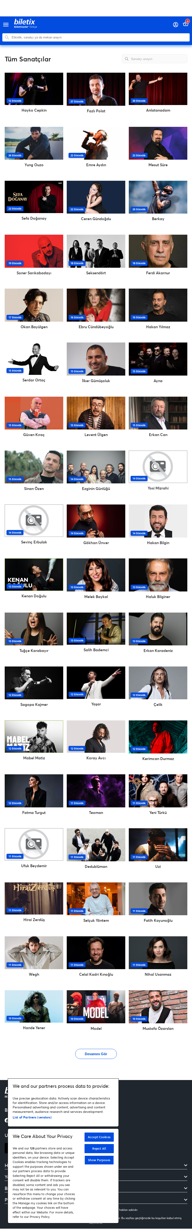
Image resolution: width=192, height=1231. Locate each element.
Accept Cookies (99, 1137)
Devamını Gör (96, 1054)
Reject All (99, 1148)
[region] (63, 1150)
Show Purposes (99, 1160)
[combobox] (99, 37)
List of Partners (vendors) (32, 1117)
